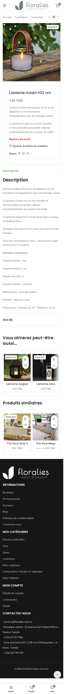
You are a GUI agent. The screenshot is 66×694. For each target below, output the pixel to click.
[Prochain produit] (58, 17)
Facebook (8, 244)
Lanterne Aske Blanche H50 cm (46, 385)
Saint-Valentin (11, 577)
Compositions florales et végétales (23, 571)
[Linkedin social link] (23, 153)
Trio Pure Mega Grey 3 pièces (46, 445)
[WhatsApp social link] (28, 153)
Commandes (10, 599)
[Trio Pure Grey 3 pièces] (17, 427)
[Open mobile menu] (4, 5)
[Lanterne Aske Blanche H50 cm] (46, 367)
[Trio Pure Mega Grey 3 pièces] (46, 427)
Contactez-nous (12, 524)
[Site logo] (31, 5)
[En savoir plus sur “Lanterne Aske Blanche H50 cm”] (54, 359)
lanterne (28, 228)
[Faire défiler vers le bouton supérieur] (57, 674)
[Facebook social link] (19, 153)
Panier (6, 605)
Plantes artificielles (14, 539)
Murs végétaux (11, 565)
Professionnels (11, 498)
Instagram (23, 244)
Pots (5, 545)
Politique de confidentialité (18, 518)
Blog (5, 511)
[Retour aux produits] (54, 17)
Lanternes (37, 17)
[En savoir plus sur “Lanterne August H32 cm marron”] (25, 359)
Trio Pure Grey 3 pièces (17, 445)
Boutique (8, 492)
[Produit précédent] (49, 17)
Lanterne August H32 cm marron (17, 385)
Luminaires (21, 17)
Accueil (7, 17)
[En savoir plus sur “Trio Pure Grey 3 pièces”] (25, 418)
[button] (54, 418)
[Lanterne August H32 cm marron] (17, 367)
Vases (6, 552)
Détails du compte (13, 593)
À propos (8, 505)
